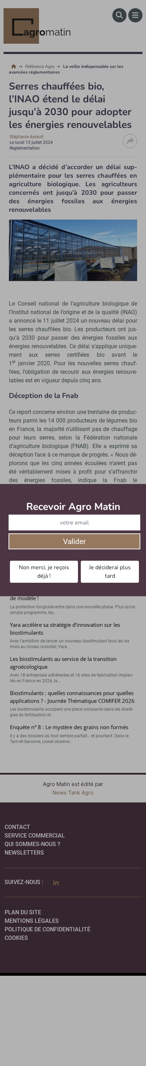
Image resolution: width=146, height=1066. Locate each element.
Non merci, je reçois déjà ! (44, 572)
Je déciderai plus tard (110, 572)
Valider (74, 541)
